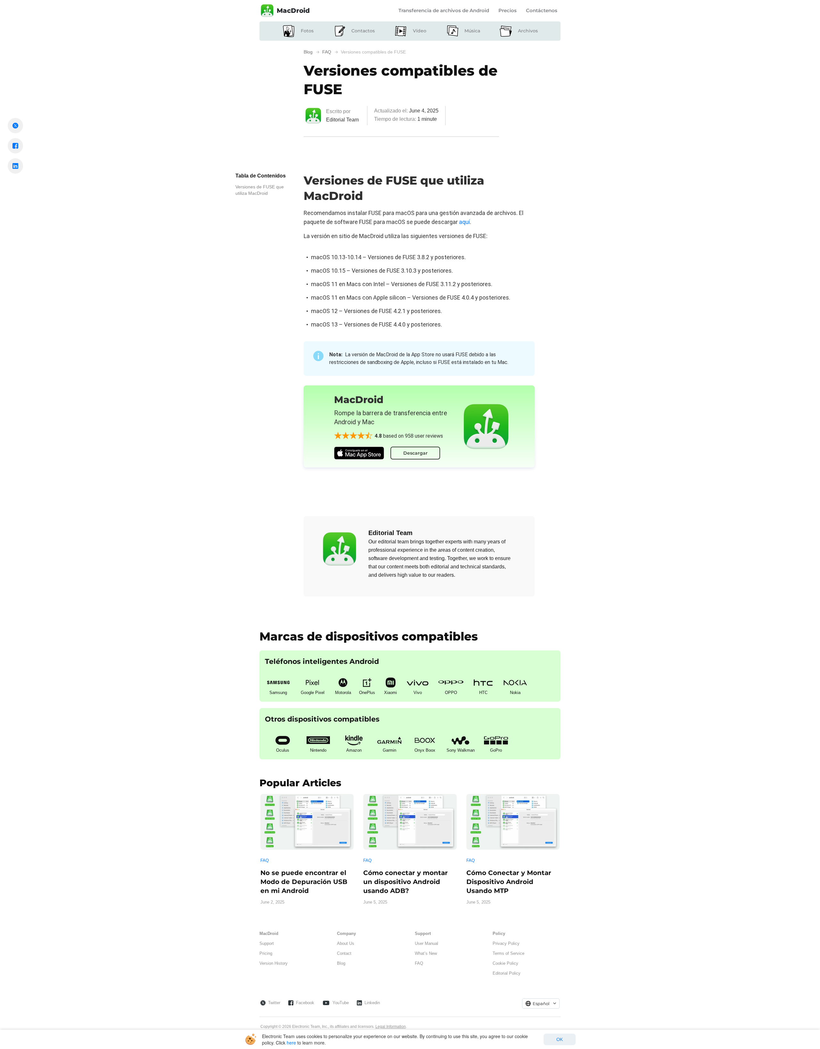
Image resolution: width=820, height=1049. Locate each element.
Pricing (265, 953)
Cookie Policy (505, 963)
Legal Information (390, 1026)
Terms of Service (508, 953)
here (291, 1042)
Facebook (305, 1002)
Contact (344, 953)
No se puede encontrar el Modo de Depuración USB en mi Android (303, 882)
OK (559, 1039)
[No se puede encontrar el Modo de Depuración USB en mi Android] (307, 822)
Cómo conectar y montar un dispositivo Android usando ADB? (405, 882)
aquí (464, 222)
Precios (507, 10)
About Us (345, 943)
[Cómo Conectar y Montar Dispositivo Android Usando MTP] (513, 822)
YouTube (340, 1002)
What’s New (426, 953)
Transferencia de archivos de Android (443, 10)
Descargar (415, 453)
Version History (273, 963)
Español (541, 1003)
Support (266, 943)
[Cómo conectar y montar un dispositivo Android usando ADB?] (409, 822)
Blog (341, 963)
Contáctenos (541, 10)
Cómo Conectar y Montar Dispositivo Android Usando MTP (508, 882)
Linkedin (372, 1002)
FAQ (264, 860)
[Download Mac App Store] (359, 453)
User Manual (426, 943)
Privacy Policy (506, 943)
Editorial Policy (507, 973)
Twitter (274, 1002)
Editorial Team (342, 119)
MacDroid (293, 10)
